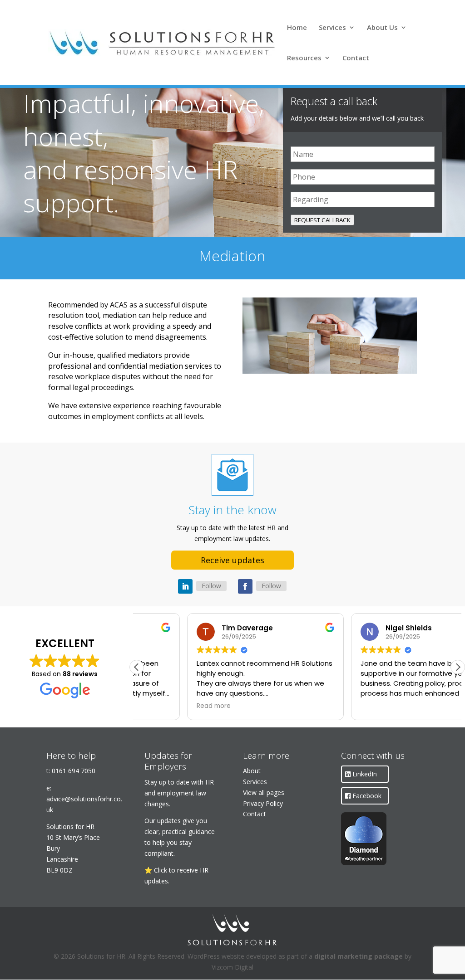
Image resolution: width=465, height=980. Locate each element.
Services (332, 28)
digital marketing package (358, 956)
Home (297, 28)
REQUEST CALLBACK (322, 220)
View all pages (263, 792)
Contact (355, 58)
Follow (211, 585)
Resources (304, 58)
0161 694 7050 (73, 770)
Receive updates (232, 560)
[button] (458, 667)
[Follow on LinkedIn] (185, 586)
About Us (382, 28)
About (252, 770)
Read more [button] (163, 706)
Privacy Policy (263, 803)
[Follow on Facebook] (245, 586)
